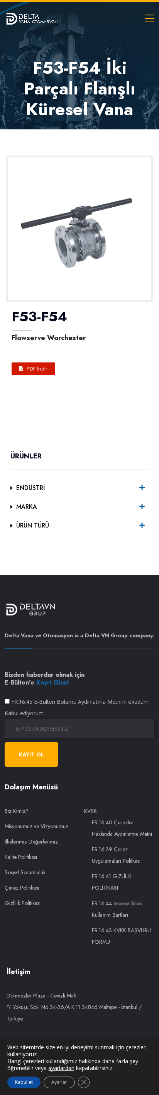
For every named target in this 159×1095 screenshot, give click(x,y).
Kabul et (24, 1082)
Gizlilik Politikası (23, 903)
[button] (33, 368)
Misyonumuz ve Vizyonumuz (36, 826)
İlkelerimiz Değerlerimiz (31, 841)
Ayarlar (59, 1082)
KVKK (90, 811)
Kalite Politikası (21, 857)
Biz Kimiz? (17, 811)
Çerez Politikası (22, 888)
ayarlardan (61, 1068)
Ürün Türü (32, 525)
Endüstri (30, 487)
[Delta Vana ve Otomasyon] (32, 18)
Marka (26, 506)
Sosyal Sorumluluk (25, 872)
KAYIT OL (31, 754)
